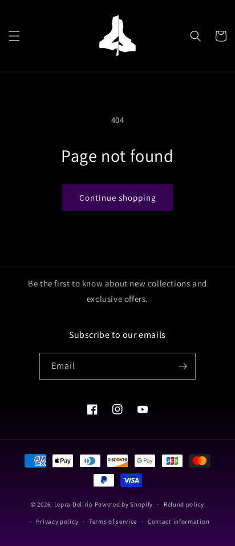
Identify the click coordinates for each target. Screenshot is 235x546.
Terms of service (113, 521)
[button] (14, 36)
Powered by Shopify (124, 504)
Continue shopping (117, 197)
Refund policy (184, 504)
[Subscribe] (182, 366)
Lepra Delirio (73, 504)
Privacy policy (57, 521)
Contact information (178, 521)
